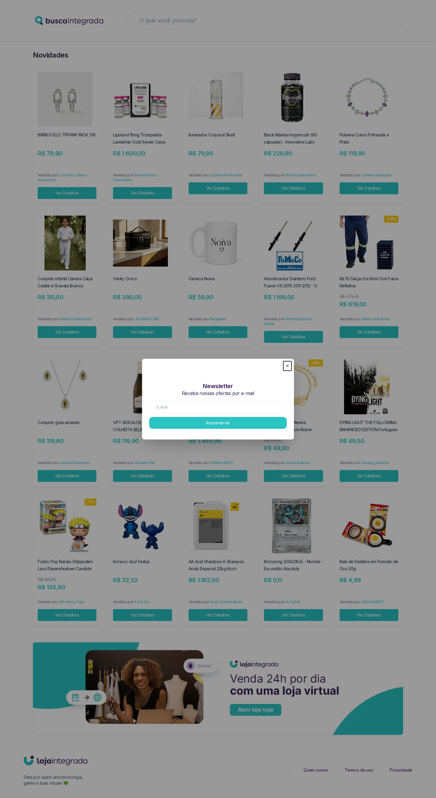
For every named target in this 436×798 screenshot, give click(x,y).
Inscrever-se (218, 422)
